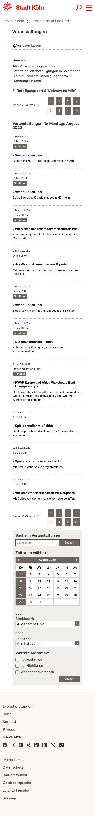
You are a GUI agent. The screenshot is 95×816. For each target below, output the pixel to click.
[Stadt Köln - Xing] (29, 745)
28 (75, 595)
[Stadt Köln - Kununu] (44, 745)
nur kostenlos (31, 659)
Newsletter (12, 737)
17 (39, 588)
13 (66, 581)
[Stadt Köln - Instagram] (13, 745)
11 (48, 581)
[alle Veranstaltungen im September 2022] (76, 560)
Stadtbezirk (24, 616)
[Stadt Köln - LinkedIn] (36, 745)
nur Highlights (31, 665)
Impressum (12, 759)
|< (50, 101)
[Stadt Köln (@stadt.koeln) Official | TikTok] (61, 745)
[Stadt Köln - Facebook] (5, 745)
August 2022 (47, 560)
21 (75, 588)
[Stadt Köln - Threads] (21, 745)
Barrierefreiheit (15, 775)
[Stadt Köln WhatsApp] (53, 745)
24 (39, 595)
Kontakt (9, 721)
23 (30, 595)
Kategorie (23, 635)
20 (66, 588)
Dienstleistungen (18, 706)
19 (57, 588)
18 (48, 588)
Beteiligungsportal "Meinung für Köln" (46, 90)
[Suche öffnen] (79, 8)
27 (66, 595)
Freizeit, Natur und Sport (51, 20)
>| (76, 111)
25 (48, 595)
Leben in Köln (13, 20)
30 (30, 602)
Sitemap (9, 798)
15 (20, 588)
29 (20, 602)
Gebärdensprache (17, 782)
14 (75, 581)
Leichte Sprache (16, 790)
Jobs (7, 713)
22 (20, 595)
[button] (89, 7)
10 (39, 581)
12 (57, 581)
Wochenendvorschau (37, 672)
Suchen (69, 543)
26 (57, 595)
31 (39, 602)
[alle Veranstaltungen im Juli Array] (18, 560)
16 (30, 588)
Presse (9, 729)
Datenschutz (13, 767)
